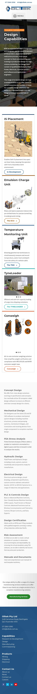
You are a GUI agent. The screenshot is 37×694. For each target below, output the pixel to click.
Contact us (6, 677)
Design (5, 642)
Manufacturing (8, 644)
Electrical (6, 662)
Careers (5, 680)
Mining (5, 657)
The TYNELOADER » (16, 307)
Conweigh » (12, 369)
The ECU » (12, 221)
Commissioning (8, 647)
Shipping (6, 659)
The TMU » (12, 265)
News (4, 674)
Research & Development (12, 639)
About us (6, 672)
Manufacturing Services (18, 597)
